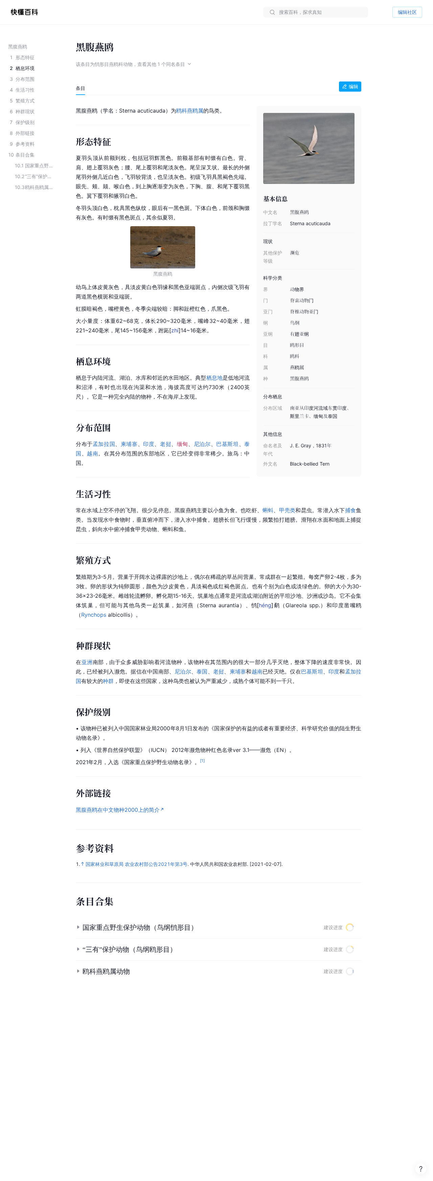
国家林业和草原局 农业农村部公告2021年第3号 (136, 864)
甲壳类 (287, 510)
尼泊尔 (202, 444)
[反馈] (420, 1168)
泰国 (202, 671)
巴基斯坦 (227, 444)
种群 (108, 681)
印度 (148, 444)
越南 (92, 453)
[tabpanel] (218, 458)
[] (175, 330)
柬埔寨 (129, 444)
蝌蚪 (268, 510)
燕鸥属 (195, 110)
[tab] (80, 88)
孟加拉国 (104, 444)
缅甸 (182, 444)
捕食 (350, 510)
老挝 (165, 444)
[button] (218, 927)
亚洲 (87, 662)
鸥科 (181, 110)
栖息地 (214, 377)
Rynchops (93, 614)
